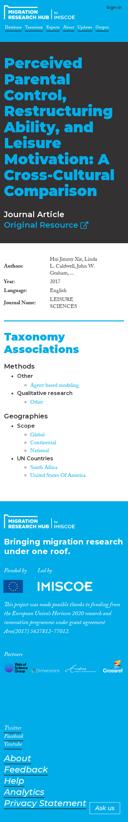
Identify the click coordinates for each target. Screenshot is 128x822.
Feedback (26, 770)
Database (13, 28)
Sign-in (113, 7)
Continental (43, 443)
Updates (84, 28)
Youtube (13, 745)
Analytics (24, 792)
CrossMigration (40, 12)
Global (37, 435)
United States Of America (58, 476)
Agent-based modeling (54, 385)
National (39, 451)
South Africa (43, 468)
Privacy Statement (45, 803)
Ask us (105, 808)
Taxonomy (34, 28)
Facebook (13, 737)
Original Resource (42, 225)
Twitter (12, 729)
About (68, 28)
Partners (53, 586)
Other (36, 402)
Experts (53, 28)
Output (102, 28)
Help (14, 781)
